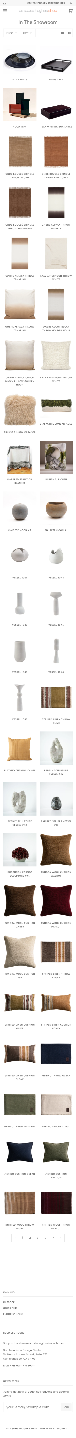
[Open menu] (9, 11)
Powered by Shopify (53, 1428)
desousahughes (19, 1428)
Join (66, 1407)
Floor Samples (13, 1314)
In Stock (9, 1302)
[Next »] (61, 1238)
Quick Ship (10, 1308)
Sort (26, 33)
